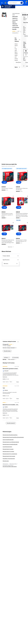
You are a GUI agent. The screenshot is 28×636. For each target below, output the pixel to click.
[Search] (22, 3)
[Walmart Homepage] (5, 3)
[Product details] (18, 256)
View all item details (20, 62)
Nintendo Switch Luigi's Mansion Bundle (11, 442)
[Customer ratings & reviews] (18, 341)
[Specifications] (18, 260)
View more (10, 246)
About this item (6, 251)
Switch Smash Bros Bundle (8, 439)
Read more (5, 376)
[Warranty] (17, 263)
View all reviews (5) (11, 423)
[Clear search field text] (19, 3)
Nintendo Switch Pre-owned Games (10, 453)
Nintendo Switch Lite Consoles (9, 456)
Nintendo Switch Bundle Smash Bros (10, 434)
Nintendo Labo (6, 460)
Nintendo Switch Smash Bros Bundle (10, 444)
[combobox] (15, 3)
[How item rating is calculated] (15, 347)
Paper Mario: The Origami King (9, 458)
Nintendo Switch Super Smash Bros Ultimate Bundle (13, 437)
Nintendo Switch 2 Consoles (8, 451)
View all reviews (7, 351)
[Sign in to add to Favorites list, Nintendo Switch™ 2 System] (13, 171)
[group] (17, 31)
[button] (16, 39)
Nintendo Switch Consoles (8, 449)
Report (17, 381)
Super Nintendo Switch (7, 446)
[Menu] (2, 3)
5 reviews (9, 345)
